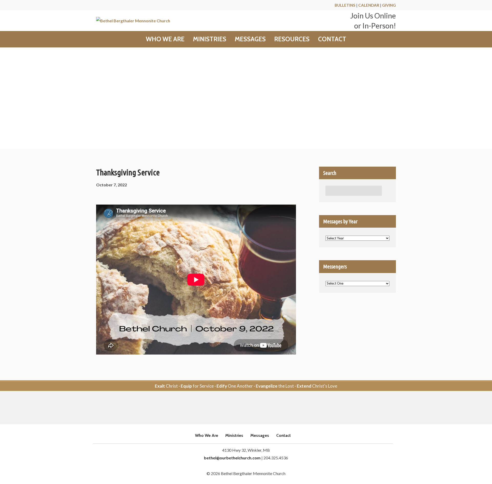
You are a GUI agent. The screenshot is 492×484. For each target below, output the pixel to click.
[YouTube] (253, 408)
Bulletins (345, 5)
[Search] (387, 191)
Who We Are (165, 39)
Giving (389, 5)
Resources (292, 39)
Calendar (368, 5)
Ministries (209, 39)
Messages (250, 39)
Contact (332, 39)
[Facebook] (239, 408)
